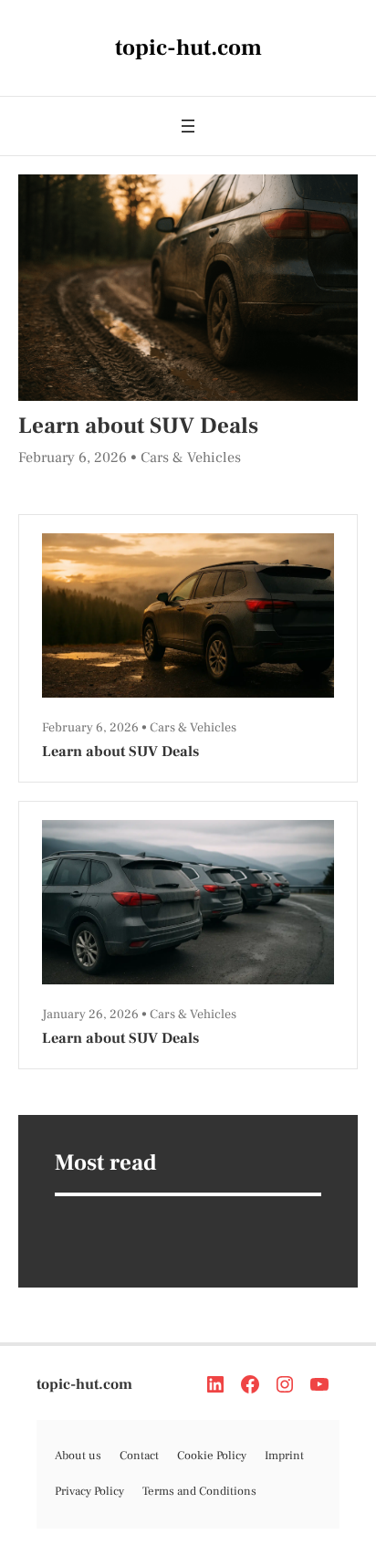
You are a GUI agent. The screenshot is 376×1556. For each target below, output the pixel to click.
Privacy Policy (89, 1491)
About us (78, 1455)
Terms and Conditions (199, 1491)
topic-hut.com (84, 1383)
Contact (139, 1455)
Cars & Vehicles (191, 457)
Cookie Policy (211, 1455)
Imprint (284, 1455)
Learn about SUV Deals (138, 425)
